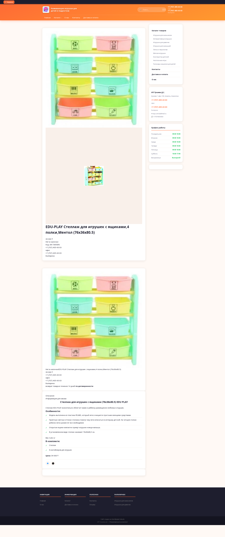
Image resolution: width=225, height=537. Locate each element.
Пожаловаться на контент (119, 522)
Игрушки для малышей (162, 46)
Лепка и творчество (160, 50)
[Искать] (164, 10)
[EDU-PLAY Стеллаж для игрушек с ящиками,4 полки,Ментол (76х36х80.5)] (94, 319)
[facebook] (48, 463)
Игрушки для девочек (161, 42)
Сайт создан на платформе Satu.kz (112, 519)
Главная (47, 17)
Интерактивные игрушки (162, 39)
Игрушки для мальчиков (162, 35)
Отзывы (92, 505)
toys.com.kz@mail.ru (159, 114)
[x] (53, 463)
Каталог (57, 17)
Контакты (76, 17)
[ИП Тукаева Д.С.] (46, 9)
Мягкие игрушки (159, 53)
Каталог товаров (159, 30)
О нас (66, 17)
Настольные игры (159, 60)
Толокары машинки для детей (164, 64)
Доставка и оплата (90, 17)
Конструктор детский (161, 57)
